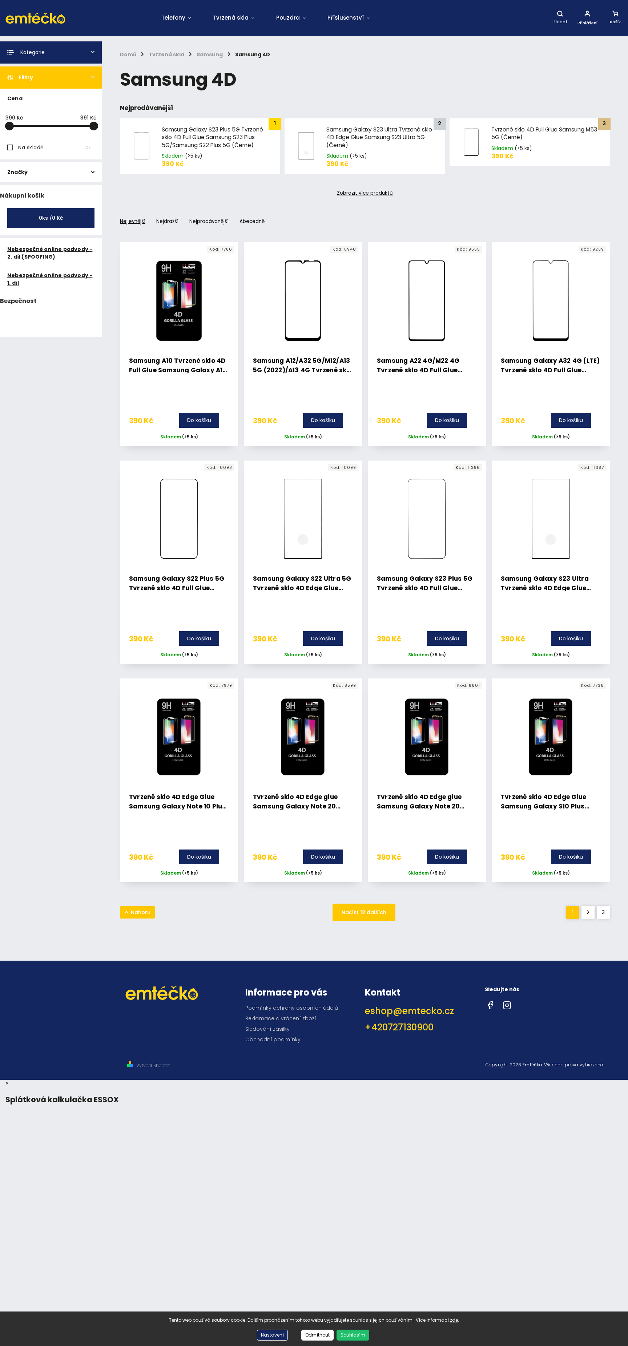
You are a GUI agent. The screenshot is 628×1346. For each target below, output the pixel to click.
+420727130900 (399, 1027)
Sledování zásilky (267, 1029)
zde (454, 1320)
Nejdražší (167, 221)
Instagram (507, 1003)
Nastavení (272, 1335)
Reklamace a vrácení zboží (280, 1018)
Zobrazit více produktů (365, 193)
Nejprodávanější (209, 221)
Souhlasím (353, 1335)
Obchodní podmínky (273, 1039)
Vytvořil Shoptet (153, 1065)
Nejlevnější (132, 221)
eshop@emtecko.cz (409, 1011)
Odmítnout (317, 1335)
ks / (51, 218)
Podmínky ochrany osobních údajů (291, 1007)
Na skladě (54, 147)
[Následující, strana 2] (588, 912)
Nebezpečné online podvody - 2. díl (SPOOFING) (49, 253)
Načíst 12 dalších (364, 912)
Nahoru (140, 912)
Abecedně (252, 221)
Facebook (490, 1003)
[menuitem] (176, 18)
